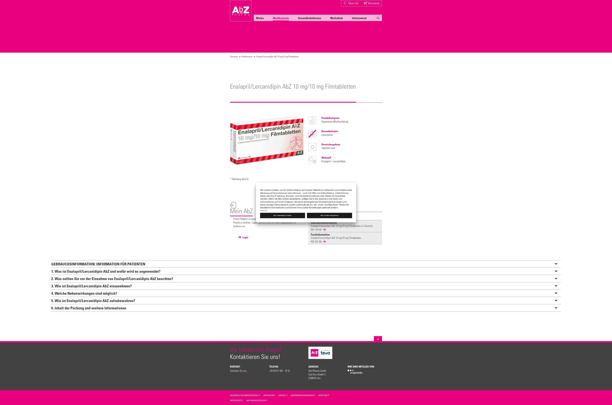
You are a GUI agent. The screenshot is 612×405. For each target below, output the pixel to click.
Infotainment (359, 18)
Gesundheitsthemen (309, 18)
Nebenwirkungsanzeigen (302, 395)
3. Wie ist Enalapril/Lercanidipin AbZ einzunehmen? (91, 286)
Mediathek (336, 18)
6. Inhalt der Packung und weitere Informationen (88, 308)
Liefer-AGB (323, 395)
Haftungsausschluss (256, 400)
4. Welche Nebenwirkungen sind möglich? (84, 293)
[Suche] (378, 18)
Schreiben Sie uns (238, 370)
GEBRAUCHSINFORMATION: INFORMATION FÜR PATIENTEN (98, 264)
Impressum (268, 395)
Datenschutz (236, 400)
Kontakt (282, 395)
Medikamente (281, 18)
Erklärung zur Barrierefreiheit (244, 395)
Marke (260, 18)
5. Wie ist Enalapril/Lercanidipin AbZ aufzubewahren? (93, 300)
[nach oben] (378, 339)
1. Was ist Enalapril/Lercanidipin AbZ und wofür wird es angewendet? (105, 271)
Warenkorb (373, 3)
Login (245, 237)
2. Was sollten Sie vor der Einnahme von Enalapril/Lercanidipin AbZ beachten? (112, 278)
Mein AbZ (353, 3)
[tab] (306, 263)
